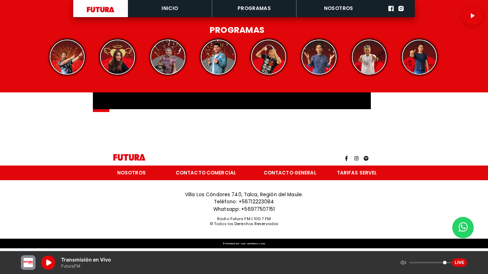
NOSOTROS (338, 8)
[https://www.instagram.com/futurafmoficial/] (401, 16)
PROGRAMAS (254, 8)
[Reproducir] (472, 16)
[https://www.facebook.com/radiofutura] (391, 16)
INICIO (169, 8)
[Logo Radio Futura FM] (100, 12)
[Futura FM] (67, 57)
